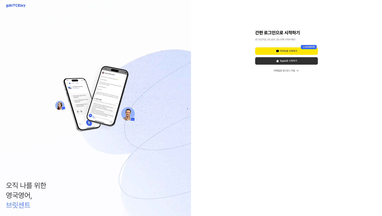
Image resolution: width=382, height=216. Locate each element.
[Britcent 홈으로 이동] (16, 5)
